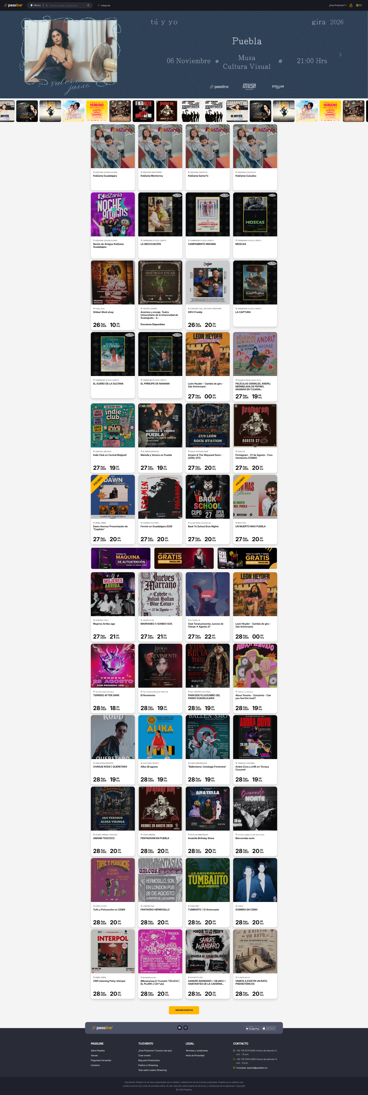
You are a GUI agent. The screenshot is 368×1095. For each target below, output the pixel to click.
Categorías (105, 5)
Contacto (95, 1065)
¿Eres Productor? (337, 5)
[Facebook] (179, 1027)
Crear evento (144, 1055)
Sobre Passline (98, 1050)
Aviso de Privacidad (195, 1055)
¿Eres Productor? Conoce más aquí (155, 1050)
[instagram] (185, 1027)
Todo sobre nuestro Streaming (152, 1070)
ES (360, 5)
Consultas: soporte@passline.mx (252, 1067)
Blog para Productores (149, 1060)
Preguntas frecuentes (101, 1060)
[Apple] (269, 1028)
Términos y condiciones (197, 1050)
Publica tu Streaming (148, 1065)
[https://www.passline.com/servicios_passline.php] (121, 558)
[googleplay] (253, 1028)
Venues (94, 1055)
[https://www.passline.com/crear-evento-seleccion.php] (184, 558)
